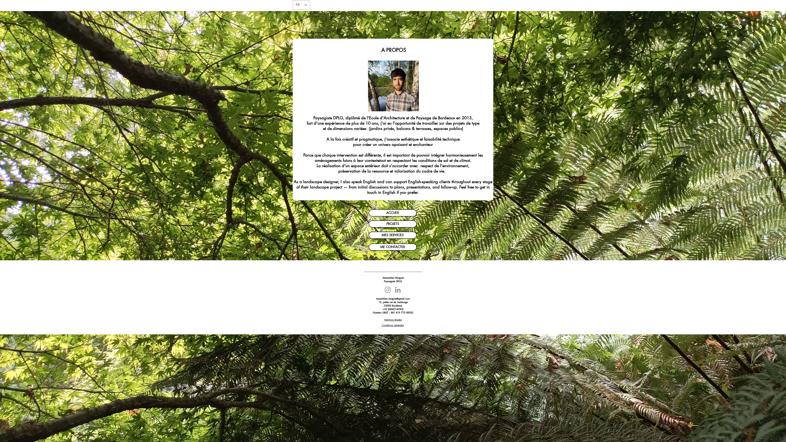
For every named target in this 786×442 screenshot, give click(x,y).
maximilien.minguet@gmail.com (393, 298)
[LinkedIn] (398, 290)
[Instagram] (388, 290)
